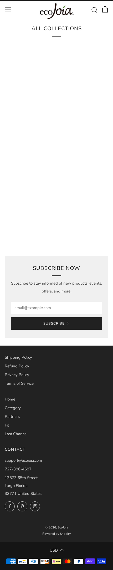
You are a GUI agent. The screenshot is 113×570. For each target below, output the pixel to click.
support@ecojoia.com (23, 460)
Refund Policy (17, 366)
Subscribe (54, 323)
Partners (12, 416)
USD (54, 550)
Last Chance (16, 434)
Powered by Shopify (56, 534)
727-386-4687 (18, 469)
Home (10, 399)
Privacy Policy (17, 374)
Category (13, 407)
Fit (7, 425)
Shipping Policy (18, 357)
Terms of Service (19, 383)
